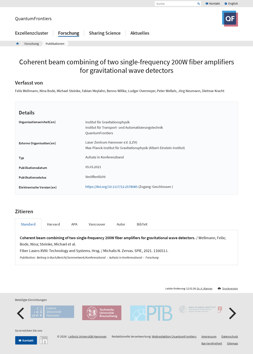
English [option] (233, 3)
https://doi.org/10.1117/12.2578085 (111, 186)
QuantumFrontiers (33, 18)
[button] (21, 313)
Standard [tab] (28, 224)
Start (198, 3)
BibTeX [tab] (142, 224)
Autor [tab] (121, 224)
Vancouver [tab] (97, 224)
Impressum (208, 336)
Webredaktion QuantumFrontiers (174, 336)
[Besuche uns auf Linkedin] (44, 340)
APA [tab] (74, 224)
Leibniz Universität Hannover (87, 336)
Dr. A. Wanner (204, 288)
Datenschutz (229, 336)
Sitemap (232, 343)
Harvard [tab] (53, 224)
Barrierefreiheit (211, 343)
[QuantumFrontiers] (16, 43)
